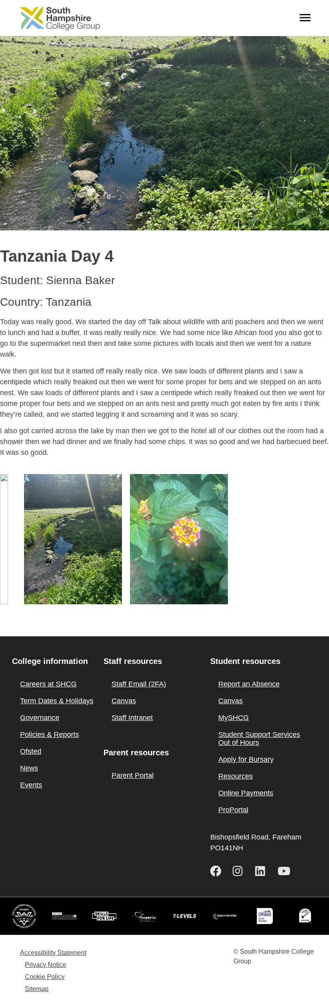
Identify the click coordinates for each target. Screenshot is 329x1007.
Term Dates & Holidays (56, 701)
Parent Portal (133, 775)
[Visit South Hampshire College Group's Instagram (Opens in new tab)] (241, 871)
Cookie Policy (45, 976)
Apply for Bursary (246, 759)
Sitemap (37, 988)
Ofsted (30, 751)
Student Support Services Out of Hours (259, 739)
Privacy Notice (45, 964)
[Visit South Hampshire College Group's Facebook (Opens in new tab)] (218, 871)
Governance (39, 718)
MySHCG (233, 718)
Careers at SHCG (48, 684)
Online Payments (245, 793)
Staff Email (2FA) (139, 684)
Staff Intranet (132, 718)
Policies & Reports (49, 735)
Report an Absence (249, 684)
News (29, 768)
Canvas (124, 701)
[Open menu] (305, 18)
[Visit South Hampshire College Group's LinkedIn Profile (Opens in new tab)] (263, 871)
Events (31, 785)
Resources (235, 776)
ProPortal (233, 810)
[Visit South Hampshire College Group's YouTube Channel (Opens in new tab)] (286, 871)
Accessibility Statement (53, 952)
